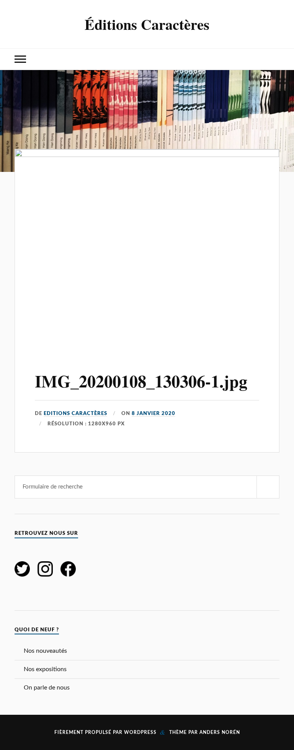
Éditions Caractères (147, 24)
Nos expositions (45, 669)
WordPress (140, 732)
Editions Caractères (75, 413)
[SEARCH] (267, 486)
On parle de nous (47, 688)
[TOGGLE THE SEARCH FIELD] (273, 59)
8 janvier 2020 (153, 413)
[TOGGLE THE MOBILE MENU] (20, 59)
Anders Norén (219, 732)
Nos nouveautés (45, 651)
